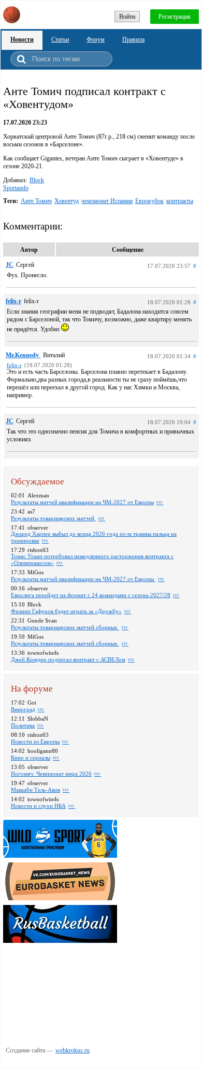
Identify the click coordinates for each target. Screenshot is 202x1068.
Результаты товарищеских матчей (53, 518)
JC (9, 264)
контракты (179, 201)
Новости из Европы (35, 741)
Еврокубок (149, 201)
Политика (23, 725)
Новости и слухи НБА (38, 806)
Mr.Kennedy (23, 355)
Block (37, 180)
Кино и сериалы (30, 757)
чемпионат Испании (107, 201)
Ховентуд (66, 201)
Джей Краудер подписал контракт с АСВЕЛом (68, 659)
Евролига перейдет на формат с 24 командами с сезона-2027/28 (90, 595)
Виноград (23, 709)
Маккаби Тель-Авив (35, 790)
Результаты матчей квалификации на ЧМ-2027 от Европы (82, 502)
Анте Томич (36, 201)
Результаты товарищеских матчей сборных (65, 627)
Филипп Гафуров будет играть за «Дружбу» (66, 611)
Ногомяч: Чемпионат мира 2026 (51, 773)
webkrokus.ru (72, 1050)
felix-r (13, 301)
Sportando (15, 188)
